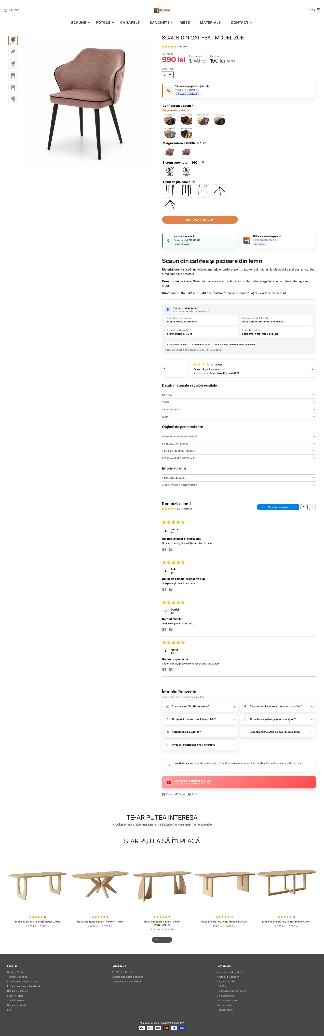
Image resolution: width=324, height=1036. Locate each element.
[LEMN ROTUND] (170, 191)
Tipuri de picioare (179, 182)
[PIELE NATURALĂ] (186, 133)
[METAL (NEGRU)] (203, 191)
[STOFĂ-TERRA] (219, 119)
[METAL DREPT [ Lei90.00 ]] (170, 204)
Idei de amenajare (227, 1000)
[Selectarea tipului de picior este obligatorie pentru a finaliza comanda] (193, 181)
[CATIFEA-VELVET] (170, 119)
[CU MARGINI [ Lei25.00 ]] (186, 152)
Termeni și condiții (17, 976)
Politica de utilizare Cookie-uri (23, 986)
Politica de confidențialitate (22, 981)
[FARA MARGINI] (170, 152)
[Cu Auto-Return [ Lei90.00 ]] (186, 171)
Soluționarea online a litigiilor (127, 976)
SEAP (10, 1009)
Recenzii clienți (225, 1009)
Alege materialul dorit (176, 110)
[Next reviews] (313, 368)
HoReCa (221, 986)
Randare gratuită (226, 981)
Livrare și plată (15, 995)
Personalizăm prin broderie (231, 990)
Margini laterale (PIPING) (184, 143)
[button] (169, 46)
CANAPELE (130, 22)
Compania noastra (17, 1005)
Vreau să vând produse (230, 972)
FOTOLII (103, 22)
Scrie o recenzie (278, 507)
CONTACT (240, 22)
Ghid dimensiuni (225, 995)
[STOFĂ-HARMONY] (203, 119)
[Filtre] (304, 507)
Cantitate (168, 69)
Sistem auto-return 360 (184, 162)
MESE (185, 22)
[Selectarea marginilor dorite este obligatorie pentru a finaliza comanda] (204, 143)
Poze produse (224, 1005)
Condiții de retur (16, 1000)
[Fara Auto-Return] (170, 171)
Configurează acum (178, 108)
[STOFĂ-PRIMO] (170, 133)
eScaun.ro (156, 1022)
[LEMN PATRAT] (186, 191)
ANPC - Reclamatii (122, 972)
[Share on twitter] (171, 550)
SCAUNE (78, 22)
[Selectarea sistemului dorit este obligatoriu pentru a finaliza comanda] (203, 162)
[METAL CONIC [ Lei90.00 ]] (219, 191)
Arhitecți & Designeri (228, 976)
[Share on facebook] (164, 549)
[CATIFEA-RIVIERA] (186, 119)
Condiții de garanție (17, 990)
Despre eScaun (15, 972)
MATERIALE (210, 22)
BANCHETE (160, 22)
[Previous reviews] (165, 368)
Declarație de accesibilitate (127, 981)
